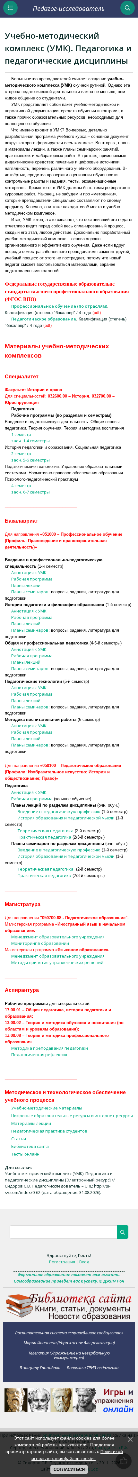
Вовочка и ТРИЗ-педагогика (92, 1367)
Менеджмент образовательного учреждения (58, 937)
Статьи (18, 1138)
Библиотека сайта (30, 1146)
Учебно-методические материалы (46, 1108)
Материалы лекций (31, 1123)
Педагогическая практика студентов (49, 1131)
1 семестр (21, 434)
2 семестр (21, 453)
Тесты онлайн (25, 1154)
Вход (84, 1262)
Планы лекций (25, 585)
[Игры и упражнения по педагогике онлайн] (69, 1410)
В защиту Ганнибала (40, 1367)
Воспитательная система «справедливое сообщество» (69, 1333)
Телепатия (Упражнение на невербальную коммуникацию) (69, 1355)
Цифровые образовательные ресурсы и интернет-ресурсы (72, 1115)
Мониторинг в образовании (40, 943)
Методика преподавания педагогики (49, 1048)
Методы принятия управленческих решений (57, 962)
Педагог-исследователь (69, 8)
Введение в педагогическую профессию (59, 811)
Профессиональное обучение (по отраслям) (59, 306)
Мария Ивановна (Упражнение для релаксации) (69, 1343)
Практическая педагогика (44, 837)
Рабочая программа (32, 579)
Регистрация (62, 1262)
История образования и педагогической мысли (66, 818)
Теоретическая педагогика (45, 830)
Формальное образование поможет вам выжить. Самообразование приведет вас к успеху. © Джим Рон (69, 1278)
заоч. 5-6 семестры (30, 460)
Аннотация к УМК (29, 572)
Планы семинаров (29, 592)
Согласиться (69, 1469)
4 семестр (21, 485)
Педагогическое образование (43, 319)
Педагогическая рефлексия (39, 1054)
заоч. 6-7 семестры (30, 492)
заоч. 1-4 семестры (30, 441)
